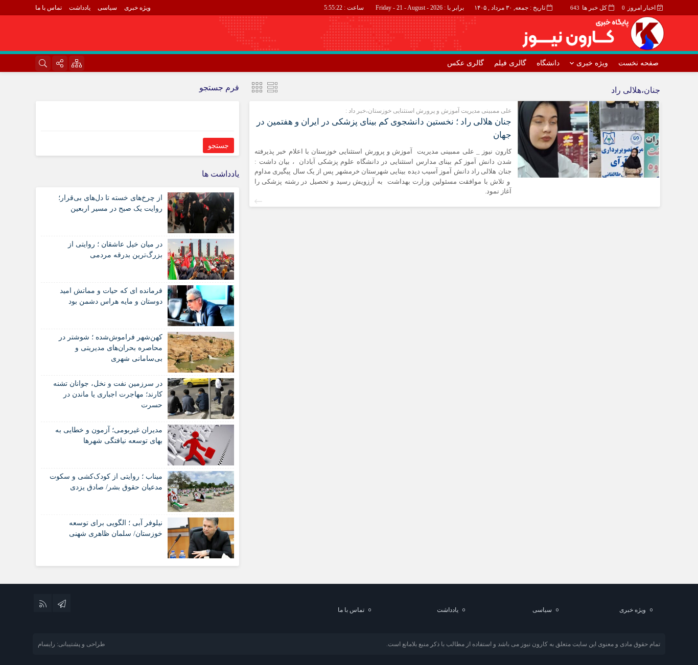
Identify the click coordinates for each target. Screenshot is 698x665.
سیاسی (107, 7)
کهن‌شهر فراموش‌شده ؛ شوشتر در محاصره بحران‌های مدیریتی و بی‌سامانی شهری (110, 347)
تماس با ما (48, 7)
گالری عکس (465, 63)
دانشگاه (548, 63)
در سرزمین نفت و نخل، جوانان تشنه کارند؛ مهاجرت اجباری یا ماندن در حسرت (107, 394)
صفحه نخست (638, 63)
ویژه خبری (137, 7)
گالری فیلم (510, 63)
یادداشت (79, 7)
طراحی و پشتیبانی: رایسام (71, 644)
